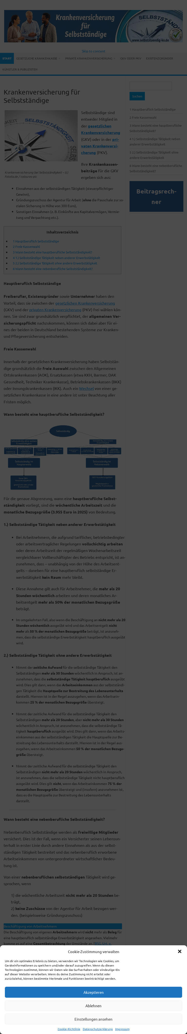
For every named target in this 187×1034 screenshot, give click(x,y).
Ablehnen (93, 1005)
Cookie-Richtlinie (69, 1029)
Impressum (122, 1029)
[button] (179, 951)
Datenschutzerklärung (98, 1029)
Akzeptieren (94, 992)
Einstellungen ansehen (93, 1019)
